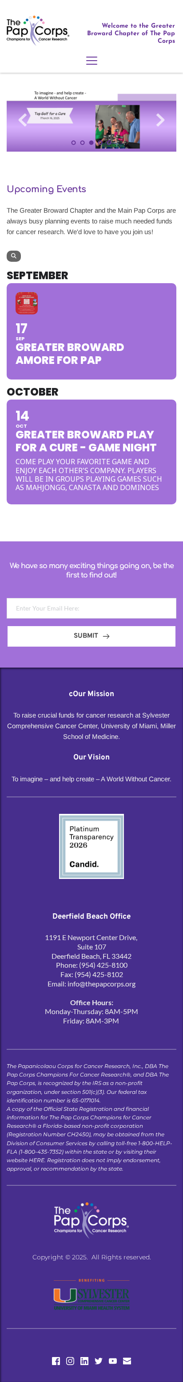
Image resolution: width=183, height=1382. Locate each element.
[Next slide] (160, 120)
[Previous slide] (22, 120)
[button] (91, 60)
